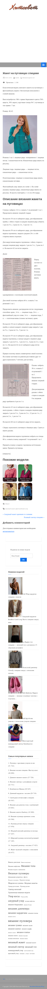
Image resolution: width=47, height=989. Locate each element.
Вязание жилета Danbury (19, 812)
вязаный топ (31, 946)
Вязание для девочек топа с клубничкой (24, 805)
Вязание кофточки (14, 866)
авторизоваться (8, 531)
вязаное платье (23, 932)
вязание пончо (12, 916)
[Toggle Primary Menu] (43, 64)
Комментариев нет (29, 78)
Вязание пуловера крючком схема (23, 816)
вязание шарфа (27, 929)
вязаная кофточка (30, 901)
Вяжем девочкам (14, 862)
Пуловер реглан (25, 886)
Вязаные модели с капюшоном (16, 869)
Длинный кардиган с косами (20, 793)
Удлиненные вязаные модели (19, 892)
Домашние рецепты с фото (18, 877)
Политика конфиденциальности (22, 979)
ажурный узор (16, 900)
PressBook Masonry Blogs (37, 986)
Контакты (9, 979)
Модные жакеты (30, 883)
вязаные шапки (24, 938)
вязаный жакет (10, 509)
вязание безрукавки (15, 904)
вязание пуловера (20, 920)
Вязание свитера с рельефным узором (23, 782)
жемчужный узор (28, 950)
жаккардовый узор (15, 950)
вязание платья (33, 913)
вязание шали (27, 925)
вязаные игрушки (23, 935)
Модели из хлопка (15, 883)
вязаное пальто (12, 932)
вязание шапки (14, 928)
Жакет (7, 504)
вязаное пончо (13, 935)
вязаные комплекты (13, 938)
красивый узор (13, 953)
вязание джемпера (18, 908)
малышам (22, 953)
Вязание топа (28, 865)
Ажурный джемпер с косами (21, 845)
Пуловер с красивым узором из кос (22, 763)
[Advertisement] (23, 34)
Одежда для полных (13, 886)
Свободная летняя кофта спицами (22, 798)
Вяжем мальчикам (25, 862)
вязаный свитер (16, 946)
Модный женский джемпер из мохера (24, 831)
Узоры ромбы (24, 896)
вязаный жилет (31, 943)
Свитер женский (14, 889)
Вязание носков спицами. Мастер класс (24, 770)
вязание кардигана (17, 912)
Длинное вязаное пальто (18, 777)
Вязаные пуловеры (18, 873)
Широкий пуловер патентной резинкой (24, 838)
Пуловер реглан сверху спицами (22, 824)
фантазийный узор (22, 509)
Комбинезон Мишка (17, 789)
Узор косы (14, 896)
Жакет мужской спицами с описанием (24, 849)
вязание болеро (28, 905)
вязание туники (15, 925)
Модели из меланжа (13, 880)
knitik (17, 78)
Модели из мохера (25, 880)
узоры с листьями (30, 953)
